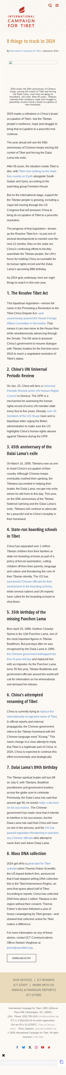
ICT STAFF (20, 985)
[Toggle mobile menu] (57, 5)
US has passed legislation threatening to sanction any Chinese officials (33, 832)
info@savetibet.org (49, 1016)
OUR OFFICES (22, 979)
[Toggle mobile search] (50, 5)
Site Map (38, 1037)
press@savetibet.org (20, 947)
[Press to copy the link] (61, 1063)
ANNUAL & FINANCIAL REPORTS (34, 989)
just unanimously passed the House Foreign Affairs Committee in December (32, 318)
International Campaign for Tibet (25, 51)
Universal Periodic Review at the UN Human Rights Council (33, 391)
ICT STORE (33, 995)
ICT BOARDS (46, 979)
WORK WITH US (43, 985)
